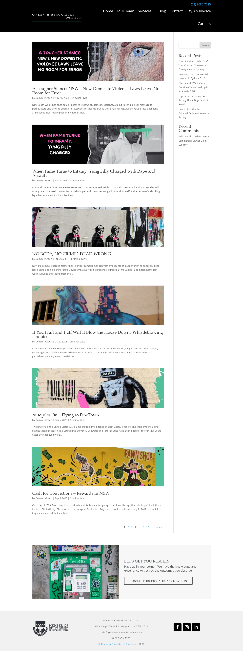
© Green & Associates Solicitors (118, 644)
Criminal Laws (79, 97)
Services (145, 10)
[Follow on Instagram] (187, 627)
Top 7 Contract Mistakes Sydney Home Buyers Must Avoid (193, 100)
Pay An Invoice (198, 10)
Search (205, 45)
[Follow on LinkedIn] (196, 627)
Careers (204, 23)
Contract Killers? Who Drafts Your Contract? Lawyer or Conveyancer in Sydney (194, 65)
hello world (185, 136)
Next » (159, 527)
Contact (176, 10)
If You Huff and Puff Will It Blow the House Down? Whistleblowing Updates (97, 334)
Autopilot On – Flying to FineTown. (66, 415)
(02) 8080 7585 (201, 4)
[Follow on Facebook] (178, 627)
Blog (162, 10)
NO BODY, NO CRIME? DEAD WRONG (71, 254)
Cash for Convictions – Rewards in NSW (71, 493)
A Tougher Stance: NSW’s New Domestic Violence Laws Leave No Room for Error (95, 91)
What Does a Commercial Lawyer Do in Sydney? (194, 140)
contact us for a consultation (158, 581)
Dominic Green (44, 97)
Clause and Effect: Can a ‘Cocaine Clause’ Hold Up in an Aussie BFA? (193, 87)
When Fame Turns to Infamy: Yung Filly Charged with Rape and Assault (93, 173)
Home (108, 10)
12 (147, 527)
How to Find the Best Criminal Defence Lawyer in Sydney (194, 113)
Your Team (125, 10)
